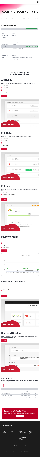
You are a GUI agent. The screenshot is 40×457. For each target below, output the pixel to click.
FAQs (20, 438)
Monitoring (29, 18)
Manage (4, 432)
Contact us (31, 433)
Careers (30, 432)
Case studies (21, 436)
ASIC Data (8, 18)
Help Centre (21, 439)
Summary (3, 18)
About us (30, 431)
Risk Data (12, 18)
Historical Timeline (35, 18)
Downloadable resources (23, 433)
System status (21, 440)
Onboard (4, 431)
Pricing (12, 431)
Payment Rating (23, 18)
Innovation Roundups (22, 437)
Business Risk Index (22, 432)
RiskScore (17, 18)
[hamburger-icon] (37, 2)
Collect (4, 433)
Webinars (20, 431)
